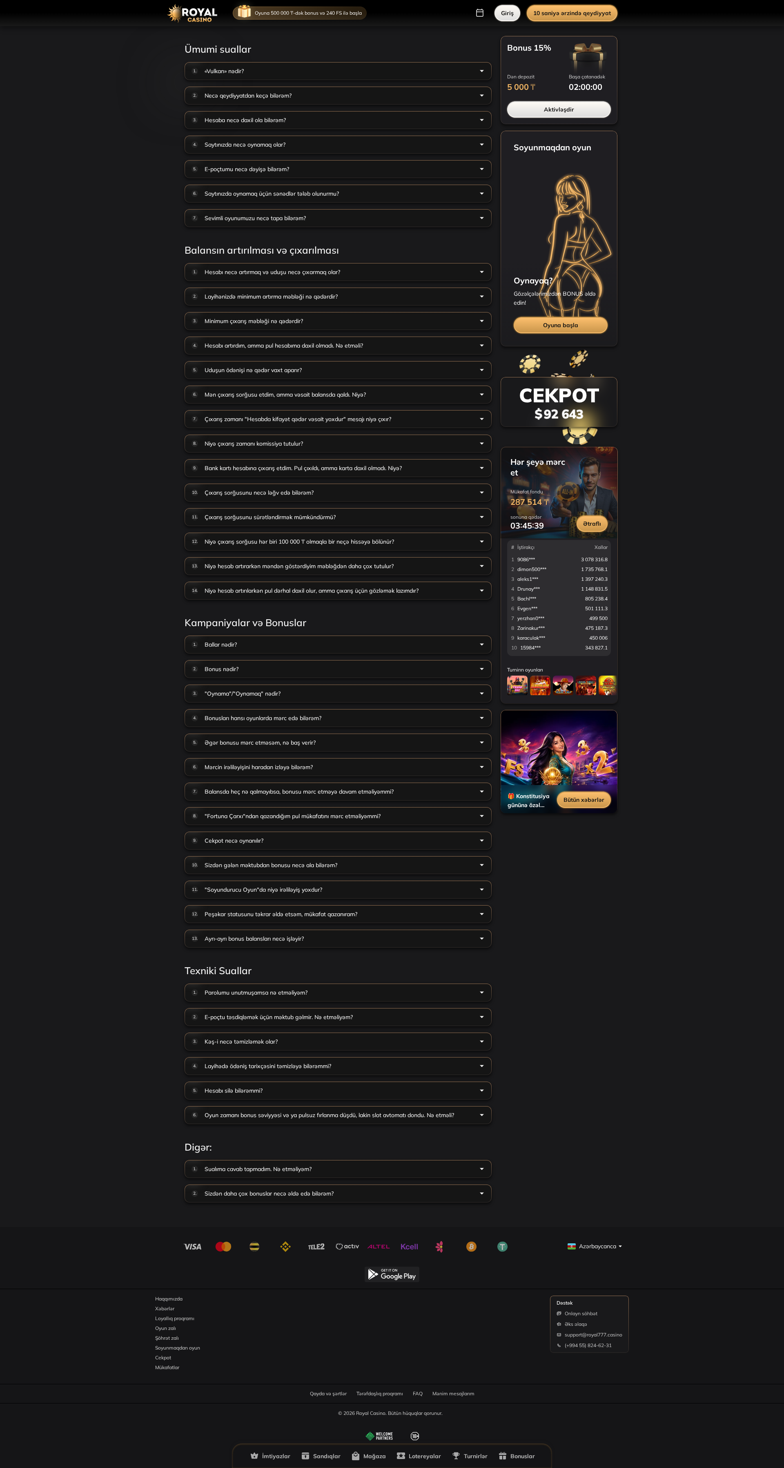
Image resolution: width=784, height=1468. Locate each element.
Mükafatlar (167, 1367)
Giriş (507, 13)
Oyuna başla (560, 325)
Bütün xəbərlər (584, 799)
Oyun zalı (165, 1328)
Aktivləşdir (559, 109)
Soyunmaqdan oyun (177, 1348)
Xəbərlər (164, 1308)
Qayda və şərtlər (328, 1393)
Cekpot (163, 1357)
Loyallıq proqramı (174, 1318)
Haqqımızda (169, 1299)
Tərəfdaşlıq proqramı (379, 1393)
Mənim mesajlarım (453, 1393)
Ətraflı (592, 523)
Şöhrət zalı (167, 1338)
